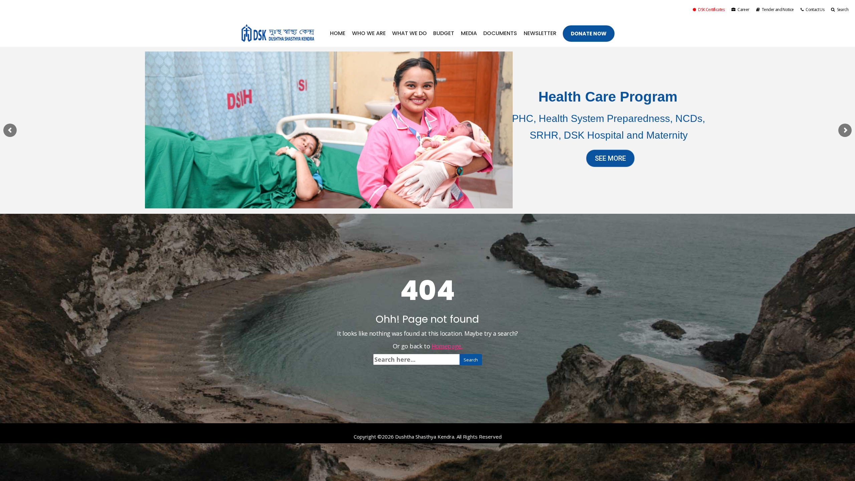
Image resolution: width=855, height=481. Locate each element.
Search (842, 9)
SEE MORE (610, 158)
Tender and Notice (778, 9)
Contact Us (815, 9)
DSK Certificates (711, 9)
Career (743, 9)
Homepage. (447, 346)
